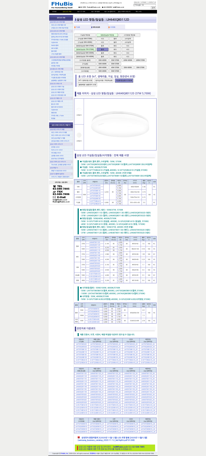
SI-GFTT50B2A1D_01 (97, 360)
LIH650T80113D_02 (114, 389)
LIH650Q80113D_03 (131, 392)
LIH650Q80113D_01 (97, 392)
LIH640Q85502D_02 (114, 397)
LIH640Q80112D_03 (131, 376)
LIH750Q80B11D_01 (97, 352)
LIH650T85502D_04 (147, 400)
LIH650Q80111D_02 (114, 381)
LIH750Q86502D (95, 188)
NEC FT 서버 (81, 11)
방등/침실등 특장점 (107, 35)
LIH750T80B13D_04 (147, 354)
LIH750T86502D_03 (130, 344)
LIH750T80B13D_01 (96, 354)
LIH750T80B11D (95, 190)
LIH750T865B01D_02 (114, 424)
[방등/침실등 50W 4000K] (85, 53)
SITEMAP (144, 2)
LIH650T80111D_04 (147, 379)
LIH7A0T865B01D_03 (131, 429)
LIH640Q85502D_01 (97, 397)
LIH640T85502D (94, 263)
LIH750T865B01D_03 (131, 424)
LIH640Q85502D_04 (148, 397)
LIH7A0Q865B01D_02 (114, 431)
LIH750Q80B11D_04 (148, 352)
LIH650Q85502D (94, 271)
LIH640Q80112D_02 (114, 376)
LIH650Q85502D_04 (148, 402)
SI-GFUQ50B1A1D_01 (97, 407)
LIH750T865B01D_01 (97, 424)
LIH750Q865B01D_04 (148, 426)
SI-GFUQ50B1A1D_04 (148, 407)
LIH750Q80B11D (95, 193)
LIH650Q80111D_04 (148, 381)
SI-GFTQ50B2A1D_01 (97, 362)
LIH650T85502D (94, 268)
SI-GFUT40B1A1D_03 (131, 410)
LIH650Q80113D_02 (114, 392)
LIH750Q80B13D (95, 198)
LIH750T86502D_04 (147, 344)
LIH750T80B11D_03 (130, 349)
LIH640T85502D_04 (147, 394)
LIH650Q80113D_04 (148, 392)
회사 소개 (138, 11)
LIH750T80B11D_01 (96, 349)
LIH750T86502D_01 (96, 344)
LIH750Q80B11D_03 (131, 352)
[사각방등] (85, 71)
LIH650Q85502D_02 (114, 402)
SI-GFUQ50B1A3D (94, 322)
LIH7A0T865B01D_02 (114, 429)
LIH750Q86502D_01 (97, 347)
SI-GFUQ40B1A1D (95, 281)
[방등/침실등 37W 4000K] (85, 56)
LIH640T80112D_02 (114, 373)
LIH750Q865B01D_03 (131, 426)
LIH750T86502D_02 (114, 344)
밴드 (115, 46)
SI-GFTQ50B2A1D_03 (131, 362)
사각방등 (112, 27)
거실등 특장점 (85, 35)
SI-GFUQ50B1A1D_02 (114, 407)
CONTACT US (152, 2)
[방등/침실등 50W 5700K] (85, 46)
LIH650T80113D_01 (96, 389)
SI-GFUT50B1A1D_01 (97, 405)
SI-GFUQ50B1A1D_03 (131, 407)
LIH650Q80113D (94, 260)
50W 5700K (115, 60)
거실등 (78, 27)
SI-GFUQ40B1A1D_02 (114, 413)
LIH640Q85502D (94, 266)
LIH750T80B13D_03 (130, 354)
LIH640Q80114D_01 (97, 386)
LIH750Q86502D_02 (114, 347)
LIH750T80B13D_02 (114, 354)
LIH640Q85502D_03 (131, 397)
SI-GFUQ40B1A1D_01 (97, 413)
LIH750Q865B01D (94, 311)
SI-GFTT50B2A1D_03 (131, 360)
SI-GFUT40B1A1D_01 (97, 410)
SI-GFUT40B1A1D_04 (148, 410)
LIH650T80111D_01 (96, 379)
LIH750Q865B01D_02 (114, 426)
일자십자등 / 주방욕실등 (103, 80)
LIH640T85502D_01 (96, 394)
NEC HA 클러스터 (109, 11)
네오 (102, 39)
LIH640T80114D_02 (114, 384)
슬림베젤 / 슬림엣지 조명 (87, 84)
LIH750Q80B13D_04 (148, 357)
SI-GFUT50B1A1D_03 (131, 405)
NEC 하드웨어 (95, 11)
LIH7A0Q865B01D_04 (148, 431)
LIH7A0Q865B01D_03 (131, 431)
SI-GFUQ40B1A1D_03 (131, 413)
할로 (115, 39)
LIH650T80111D (94, 247)
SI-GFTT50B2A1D (95, 201)
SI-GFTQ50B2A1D (95, 204)
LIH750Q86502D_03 (131, 347)
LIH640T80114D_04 (147, 384)
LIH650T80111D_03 (130, 379)
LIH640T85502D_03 (130, 394)
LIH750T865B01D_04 (148, 424)
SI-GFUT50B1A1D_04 (148, 405)
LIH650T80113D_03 (130, 389)
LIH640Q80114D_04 (148, 386)
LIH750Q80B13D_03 (131, 357)
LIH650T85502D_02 (114, 400)
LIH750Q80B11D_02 (114, 352)
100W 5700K (140, 60)
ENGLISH (136, 2)
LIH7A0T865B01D (93, 314)
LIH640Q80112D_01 (97, 376)
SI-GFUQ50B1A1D (95, 276)
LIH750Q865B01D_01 (97, 426)
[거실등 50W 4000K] (85, 42)
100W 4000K (127, 60)
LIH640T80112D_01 (96, 373)
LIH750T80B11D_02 (114, 349)
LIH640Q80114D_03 (131, 386)
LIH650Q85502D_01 (97, 402)
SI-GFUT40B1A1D (95, 279)
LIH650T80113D (94, 258)
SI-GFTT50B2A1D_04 (148, 360)
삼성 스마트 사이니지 (124, 11)
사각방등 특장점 (129, 35)
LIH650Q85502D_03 (131, 402)
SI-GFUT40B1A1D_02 (114, 410)
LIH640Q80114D (94, 255)
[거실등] (85, 64)
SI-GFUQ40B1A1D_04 (148, 413)
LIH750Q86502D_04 (148, 347)
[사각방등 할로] (85, 60)
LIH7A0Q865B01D (94, 316)
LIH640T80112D (94, 242)
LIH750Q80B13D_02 (114, 357)
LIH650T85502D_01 (96, 400)
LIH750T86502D (95, 185)
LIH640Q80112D (94, 245)
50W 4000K (103, 60)
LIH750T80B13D (95, 196)
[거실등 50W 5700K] (85, 39)
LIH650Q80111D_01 (97, 381)
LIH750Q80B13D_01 (97, 357)
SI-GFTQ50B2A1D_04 (148, 362)
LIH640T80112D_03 (130, 373)
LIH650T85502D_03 (130, 400)
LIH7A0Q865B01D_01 (97, 431)
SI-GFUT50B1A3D (93, 319)
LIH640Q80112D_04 (148, 376)
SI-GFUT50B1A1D (95, 274)
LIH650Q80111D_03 (131, 381)
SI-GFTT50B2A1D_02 (114, 360)
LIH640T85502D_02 (114, 394)
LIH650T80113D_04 (147, 389)
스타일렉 (128, 39)
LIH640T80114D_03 (130, 384)
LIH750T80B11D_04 (147, 349)
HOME (54, 11)
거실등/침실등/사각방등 (124, 80)
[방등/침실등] (85, 67)
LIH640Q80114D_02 (114, 386)
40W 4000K (103, 67)
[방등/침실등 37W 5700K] (85, 49)
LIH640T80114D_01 (96, 384)
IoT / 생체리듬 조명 (85, 80)
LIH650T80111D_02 (114, 379)
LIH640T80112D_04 (147, 373)
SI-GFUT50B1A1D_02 (114, 405)
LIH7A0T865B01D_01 (97, 429)
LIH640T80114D (94, 253)
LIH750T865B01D (93, 309)
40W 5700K (115, 67)
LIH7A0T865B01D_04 (148, 429)
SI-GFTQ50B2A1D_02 (114, 362)
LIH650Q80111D (94, 250)
